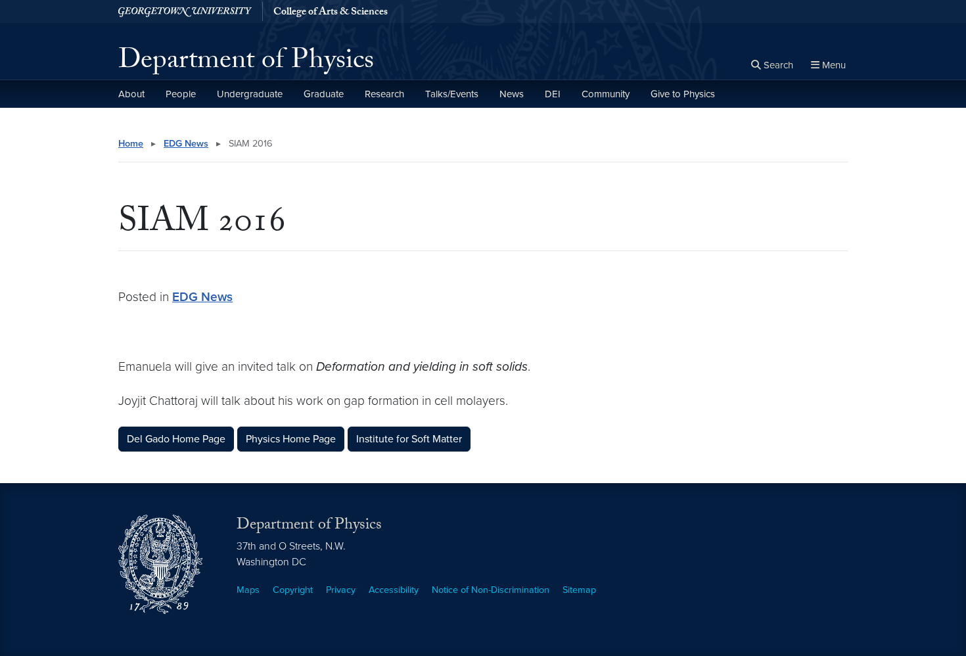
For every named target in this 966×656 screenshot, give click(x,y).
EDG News (186, 143)
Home (130, 143)
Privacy (341, 590)
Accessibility (394, 590)
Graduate (324, 94)
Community (606, 94)
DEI (553, 94)
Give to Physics (683, 94)
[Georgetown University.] (185, 11)
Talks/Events (451, 94)
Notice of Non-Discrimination (490, 590)
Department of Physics (246, 63)
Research (384, 94)
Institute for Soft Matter (409, 439)
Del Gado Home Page (176, 439)
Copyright (293, 590)
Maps (248, 590)
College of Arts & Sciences (330, 13)
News (511, 94)
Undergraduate (250, 94)
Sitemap (579, 590)
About (131, 94)
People (181, 94)
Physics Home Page (291, 439)
